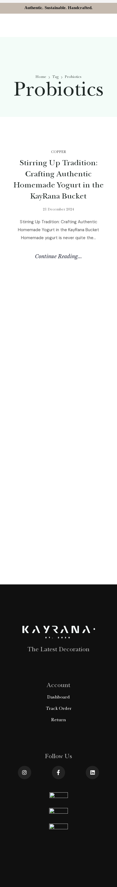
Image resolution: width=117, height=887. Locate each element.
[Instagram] (24, 772)
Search (21, 323)
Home (40, 77)
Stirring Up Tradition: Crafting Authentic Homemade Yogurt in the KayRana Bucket (54, 413)
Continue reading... (58, 256)
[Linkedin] (92, 772)
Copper (58, 152)
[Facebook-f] (58, 772)
